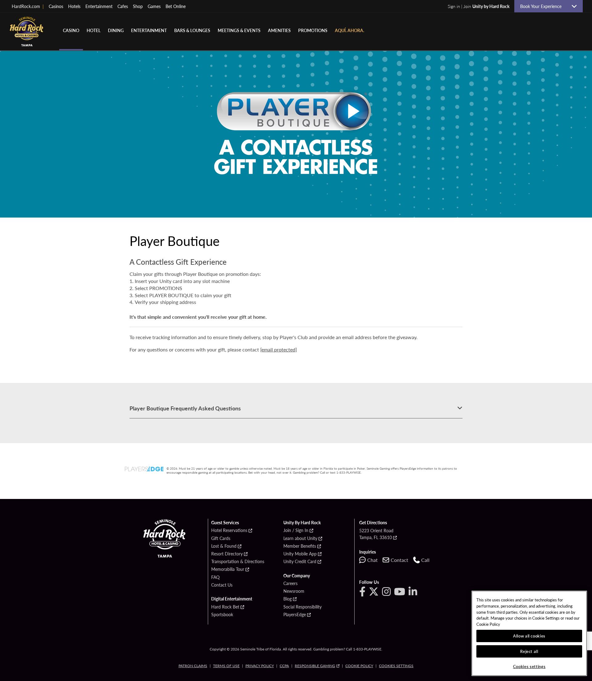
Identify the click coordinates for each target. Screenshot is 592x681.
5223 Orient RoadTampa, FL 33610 (376, 533)
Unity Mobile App (300, 554)
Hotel (94, 30)
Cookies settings (396, 665)
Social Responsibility (302, 607)
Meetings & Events (239, 30)
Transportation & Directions (237, 561)
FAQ (215, 577)
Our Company (296, 576)
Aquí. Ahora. (349, 30)
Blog (287, 599)
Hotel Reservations (229, 530)
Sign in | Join (478, 6)
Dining (116, 30)
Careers (290, 583)
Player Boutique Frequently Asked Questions (185, 408)
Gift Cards (220, 538)
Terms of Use (226, 665)
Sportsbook (222, 614)
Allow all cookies (529, 636)
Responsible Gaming (315, 665)
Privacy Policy (259, 665)
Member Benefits (299, 546)
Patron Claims (193, 665)
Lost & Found (223, 546)
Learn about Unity (300, 538)
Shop (138, 6)
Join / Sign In (295, 530)
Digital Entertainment (231, 599)
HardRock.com (28, 6)
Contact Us (221, 585)
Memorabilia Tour (227, 569)
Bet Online (176, 6)
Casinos (56, 6)
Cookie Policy (359, 665)
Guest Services (225, 522)
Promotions (312, 30)
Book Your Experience (543, 6)
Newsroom (293, 591)
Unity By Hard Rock (302, 522)
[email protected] (278, 349)
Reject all (529, 651)
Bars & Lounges (192, 30)
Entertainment (99, 6)
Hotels (74, 6)
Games (154, 6)
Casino (71, 30)
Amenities (279, 30)
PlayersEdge (294, 614)
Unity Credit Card (299, 561)
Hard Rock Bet (225, 607)
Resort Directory (227, 554)
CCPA (284, 665)
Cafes (122, 6)
